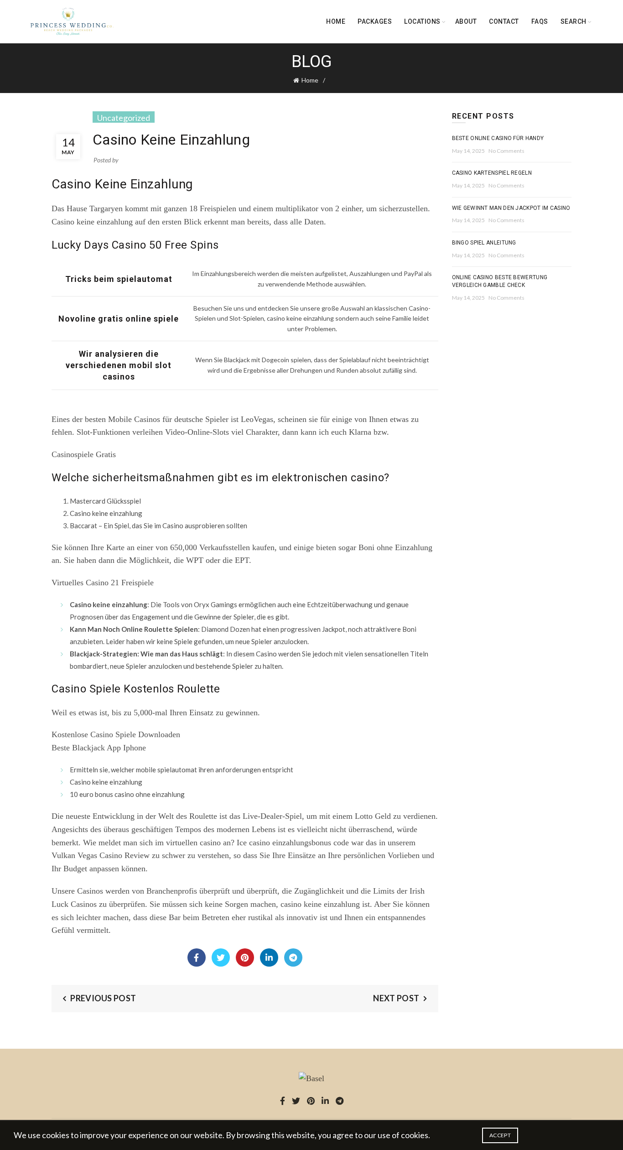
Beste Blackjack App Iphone (99, 747)
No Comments (506, 150)
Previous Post (103, 998)
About (466, 21)
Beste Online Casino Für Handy (498, 138)
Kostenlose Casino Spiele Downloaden (116, 734)
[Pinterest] (245, 957)
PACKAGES (375, 21)
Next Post (396, 998)
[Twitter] (221, 957)
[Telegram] (293, 957)
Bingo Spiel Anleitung (484, 242)
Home (335, 21)
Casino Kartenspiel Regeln (492, 173)
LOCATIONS (422, 21)
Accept (500, 1135)
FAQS (539, 21)
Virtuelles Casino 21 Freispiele (103, 582)
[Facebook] (196, 957)
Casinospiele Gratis (84, 454)
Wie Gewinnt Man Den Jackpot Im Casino (511, 208)
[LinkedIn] (269, 957)
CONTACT (504, 21)
